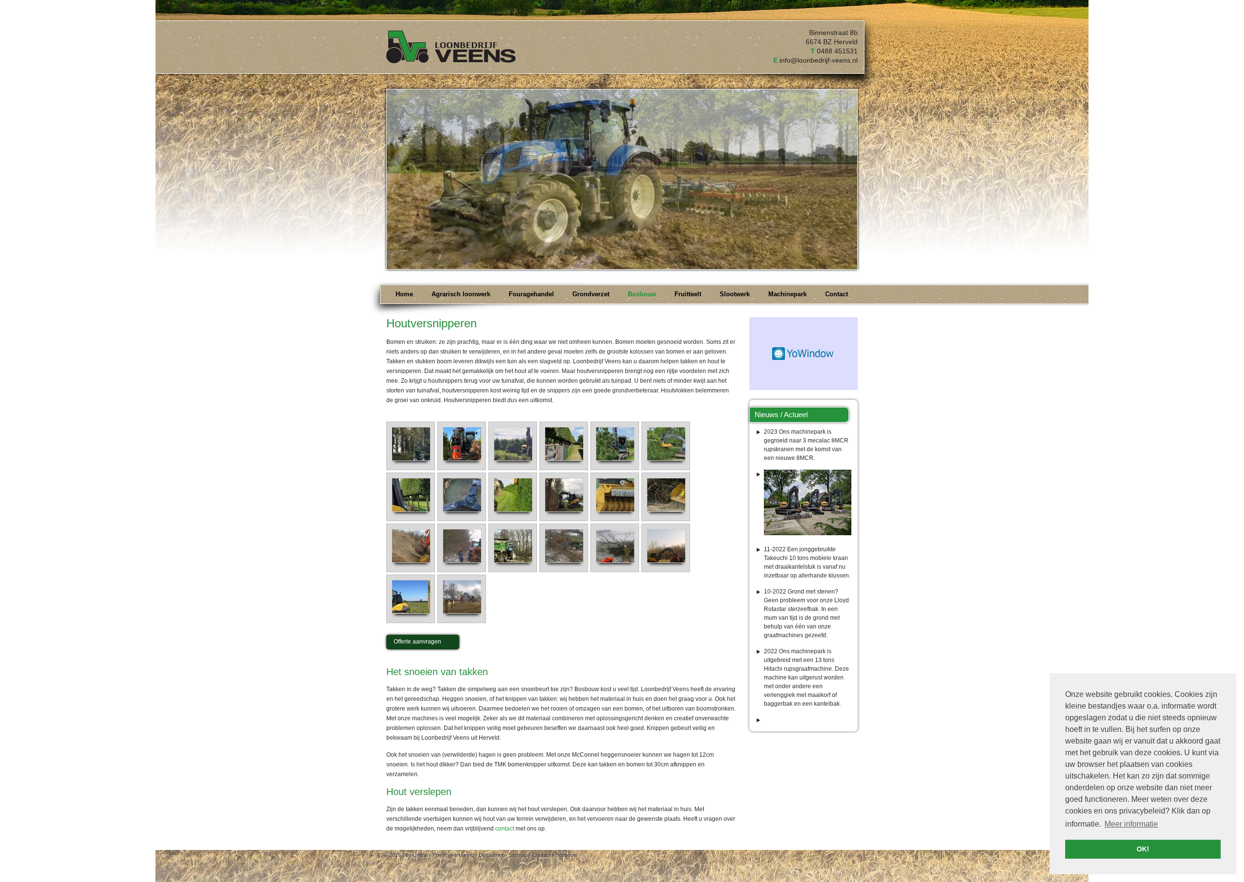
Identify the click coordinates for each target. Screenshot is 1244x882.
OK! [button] (1143, 849)
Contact (541, 855)
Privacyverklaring (453, 855)
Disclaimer (491, 855)
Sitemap (517, 855)
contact (504, 828)
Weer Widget (803, 353)
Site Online (415, 855)
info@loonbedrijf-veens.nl (818, 60)
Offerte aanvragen (417, 641)
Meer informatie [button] (1131, 824)
